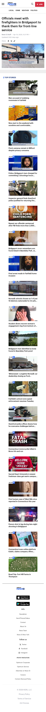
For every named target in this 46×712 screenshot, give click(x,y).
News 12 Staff (6, 34)
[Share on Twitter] (11, 41)
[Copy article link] (14, 41)
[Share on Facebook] (8, 41)
